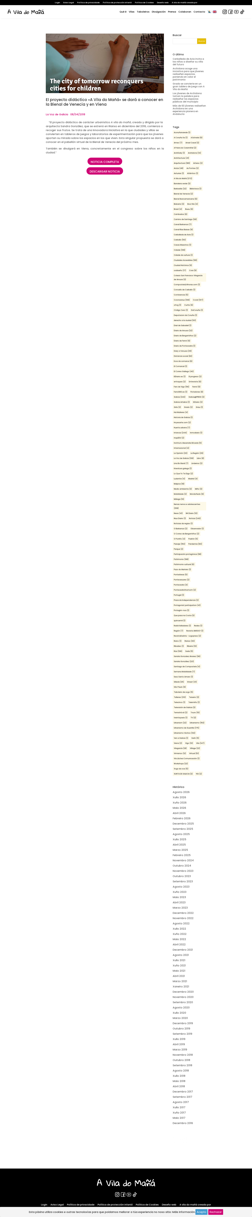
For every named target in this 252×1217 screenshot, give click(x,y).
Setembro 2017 (182, 1097)
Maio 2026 (179, 808)
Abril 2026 (179, 813)
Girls (177, 407)
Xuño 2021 (179, 965)
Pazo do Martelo (182, 569)
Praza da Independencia (186, 600)
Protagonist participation (187, 605)
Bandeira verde (182, 183)
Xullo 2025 (179, 839)
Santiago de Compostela (187, 666)
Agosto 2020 (181, 1007)
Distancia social (183, 356)
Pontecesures (182, 579)
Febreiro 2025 (182, 855)
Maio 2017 (179, 1118)
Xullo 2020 (179, 1013)
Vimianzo (180, 753)
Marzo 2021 (180, 981)
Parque (178, 549)
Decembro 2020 (183, 992)
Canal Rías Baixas (183, 229)
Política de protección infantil (117, 3)
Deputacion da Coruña (185, 315)
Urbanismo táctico (184, 733)
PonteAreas (181, 574)
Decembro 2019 (183, 1023)
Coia (193, 270)
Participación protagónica (187, 554)
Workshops (181, 763)
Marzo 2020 (180, 1018)
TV (193, 717)
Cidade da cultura (183, 255)
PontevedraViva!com (185, 590)
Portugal (179, 595)
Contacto (199, 11)
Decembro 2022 (183, 913)
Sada (189, 651)
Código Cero (181, 310)
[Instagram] (225, 12)
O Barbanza (181, 528)
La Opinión (181, 453)
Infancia (180, 432)
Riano (178, 641)
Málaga (179, 499)
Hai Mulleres (181, 412)
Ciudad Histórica (183, 265)
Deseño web (163, 3)
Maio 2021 (179, 971)
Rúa (178, 651)
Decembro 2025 (183, 823)
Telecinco (179, 702)
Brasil (178, 209)
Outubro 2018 (181, 1060)
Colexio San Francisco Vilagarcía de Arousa (188, 277)
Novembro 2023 (183, 871)
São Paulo (180, 687)
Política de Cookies (144, 3)
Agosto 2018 (181, 1070)
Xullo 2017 (179, 1107)
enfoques (180, 381)
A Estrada (197, 137)
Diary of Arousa (183, 351)
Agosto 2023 (181, 886)
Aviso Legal (68, 3)
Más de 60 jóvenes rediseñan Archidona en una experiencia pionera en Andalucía (189, 109)
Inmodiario (196, 432)
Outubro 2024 (182, 865)
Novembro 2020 (183, 997)
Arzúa (178, 168)
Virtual (194, 753)
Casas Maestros (182, 245)
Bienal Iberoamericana (185, 199)
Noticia (195, 518)
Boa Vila (192, 204)
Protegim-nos (181, 610)
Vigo (189, 743)
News (178, 513)
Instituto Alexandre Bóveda (188, 443)
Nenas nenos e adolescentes (187, 506)
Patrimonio (181, 559)
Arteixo (198, 163)
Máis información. (183, 1212)
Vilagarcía (180, 748)
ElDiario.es (180, 376)
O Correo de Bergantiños (186, 533)
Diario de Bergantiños (185, 335)
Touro (195, 712)
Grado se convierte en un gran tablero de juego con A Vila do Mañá (188, 86)
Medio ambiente (183, 489)
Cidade (179, 250)
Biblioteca (196, 188)
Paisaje (179, 544)
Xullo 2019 (179, 1039)
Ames (178, 142)
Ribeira (192, 646)
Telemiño (194, 702)
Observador (197, 528)
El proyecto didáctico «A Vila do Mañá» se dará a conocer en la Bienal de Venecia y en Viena (104, 102)
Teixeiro (194, 697)
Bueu (189, 209)
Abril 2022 (179, 944)
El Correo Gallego (184, 371)
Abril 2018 (179, 1086)
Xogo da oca (181, 768)
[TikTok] (242, 12)
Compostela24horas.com (187, 284)
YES (199, 774)
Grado (188, 407)
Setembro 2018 (182, 1065)
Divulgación (159, 11)
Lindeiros (197, 463)
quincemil (180, 620)
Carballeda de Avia (184, 234)
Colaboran (184, 11)
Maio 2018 (179, 1081)
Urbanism (180, 722)
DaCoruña (197, 310)
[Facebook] (230, 12)
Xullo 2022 (179, 928)
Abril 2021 (179, 976)
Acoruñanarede (182, 132)
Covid (198, 300)
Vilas (131, 11)
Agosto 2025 (181, 834)
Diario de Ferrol (182, 340)
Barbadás (180, 188)
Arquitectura (182, 163)
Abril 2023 (179, 902)
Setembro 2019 (182, 1034)
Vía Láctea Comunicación (187, 758)
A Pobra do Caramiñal (185, 148)
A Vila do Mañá (183, 178)
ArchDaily (179, 153)
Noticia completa (105, 162)
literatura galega (183, 468)
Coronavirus (182, 300)
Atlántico (192, 173)
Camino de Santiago (185, 219)
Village (195, 748)
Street (192, 682)
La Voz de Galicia (184, 458)
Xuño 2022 (180, 934)
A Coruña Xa (181, 137)
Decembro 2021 (183, 950)
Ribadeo (179, 646)
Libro (200, 458)
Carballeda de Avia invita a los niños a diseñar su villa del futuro (188, 62)
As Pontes (193, 168)
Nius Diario (180, 518)
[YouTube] (236, 12)
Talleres (180, 697)
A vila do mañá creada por (184, 3)
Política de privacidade (88, 3)
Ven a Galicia (181, 738)
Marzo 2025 (180, 850)
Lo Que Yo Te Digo (183, 473)
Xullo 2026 (179, 797)
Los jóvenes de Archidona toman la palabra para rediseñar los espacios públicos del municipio (187, 97)
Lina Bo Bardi (181, 463)
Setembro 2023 (183, 881)
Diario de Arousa (183, 330)
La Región (197, 453)
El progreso (195, 376)
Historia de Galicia (183, 417)
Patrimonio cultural (184, 564)
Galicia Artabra (182, 402)
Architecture (181, 158)
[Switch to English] (214, 12)
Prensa (172, 11)
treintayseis (181, 717)
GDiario (198, 402)
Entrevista (195, 381)
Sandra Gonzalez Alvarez (187, 656)
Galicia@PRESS (197, 397)
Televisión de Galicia (185, 707)
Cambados (180, 214)
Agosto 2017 (181, 1102)
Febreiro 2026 (181, 818)
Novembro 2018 (183, 1055)
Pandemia (195, 544)
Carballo (180, 239)
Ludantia (179, 478)
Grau (199, 407)
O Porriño (179, 539)
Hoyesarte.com (182, 422)
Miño (198, 489)
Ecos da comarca (183, 361)
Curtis (188, 305)
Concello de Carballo (184, 289)
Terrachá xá (181, 712)
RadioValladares (182, 625)
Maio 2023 (179, 897)
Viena (178, 743)
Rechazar (216, 1212)
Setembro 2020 (183, 1002)
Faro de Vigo (181, 386)
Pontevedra (181, 585)
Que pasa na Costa (184, 615)
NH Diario (192, 513)
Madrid (193, 478)
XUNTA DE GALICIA (183, 774)
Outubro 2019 (181, 1028)
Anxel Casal (192, 142)
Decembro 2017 (183, 1091)
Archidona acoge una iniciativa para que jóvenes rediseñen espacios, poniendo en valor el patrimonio (188, 74)
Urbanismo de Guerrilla (186, 728)
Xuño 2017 (179, 1112)
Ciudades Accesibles (185, 260)
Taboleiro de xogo (183, 692)
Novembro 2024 (183, 860)
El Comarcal (180, 366)
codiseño (180, 270)
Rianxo (190, 641)
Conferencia (181, 295)
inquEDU (179, 438)
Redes (198, 625)
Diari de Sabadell (182, 325)
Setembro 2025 (183, 829)
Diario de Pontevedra (184, 346)
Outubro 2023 (182, 876)
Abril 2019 (179, 1044)
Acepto (201, 1212)
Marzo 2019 (180, 1049)
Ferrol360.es (180, 392)
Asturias (179, 173)
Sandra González (184, 661)
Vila (200, 743)
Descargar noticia (105, 171)
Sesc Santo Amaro (183, 676)
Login (57, 3)
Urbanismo (197, 722)
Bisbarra (179, 204)
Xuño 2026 (180, 802)
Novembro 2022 (183, 918)
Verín (195, 738)
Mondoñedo (197, 494)
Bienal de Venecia (183, 194)
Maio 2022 (179, 939)
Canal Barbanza (183, 224)
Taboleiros (143, 11)
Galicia (180, 397)
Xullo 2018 (179, 1076)
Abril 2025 (179, 844)
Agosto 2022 (181, 923)
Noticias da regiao (183, 523)
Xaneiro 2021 (181, 986)
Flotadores (196, 392)
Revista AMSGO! (194, 631)
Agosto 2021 (181, 955)
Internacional (181, 448)
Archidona (194, 153)
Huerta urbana (182, 427)
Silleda (179, 682)
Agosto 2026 (181, 792)
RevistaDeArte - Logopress (187, 636)
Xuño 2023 (179, 892)
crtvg (177, 305)
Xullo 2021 (179, 960)
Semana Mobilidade (184, 671)
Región (178, 631)
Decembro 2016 (183, 1123)
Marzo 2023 (180, 907)
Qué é (123, 11)
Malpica (179, 484)
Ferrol (196, 386)
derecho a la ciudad (185, 320)
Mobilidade (180, 494)
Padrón (193, 539)
